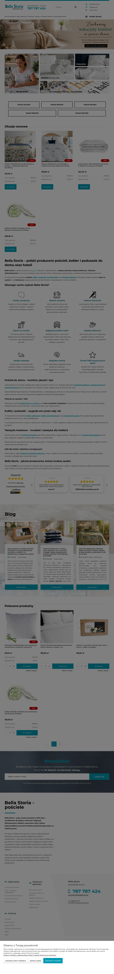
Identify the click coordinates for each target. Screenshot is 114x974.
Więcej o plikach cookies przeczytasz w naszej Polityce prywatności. (30, 955)
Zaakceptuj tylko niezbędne (15, 961)
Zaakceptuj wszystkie (53, 961)
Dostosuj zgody (35, 961)
